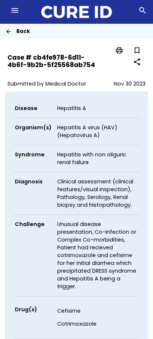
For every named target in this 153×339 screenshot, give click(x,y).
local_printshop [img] (119, 50)
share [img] (137, 62)
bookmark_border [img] (137, 50)
